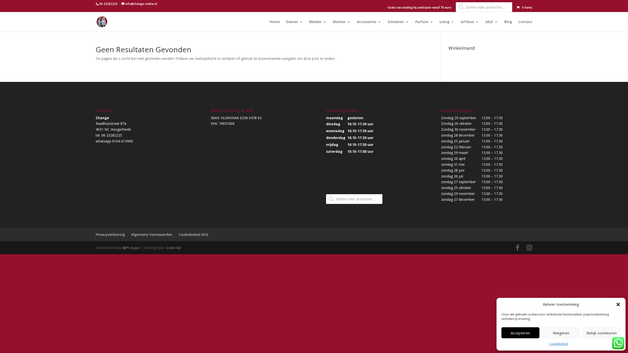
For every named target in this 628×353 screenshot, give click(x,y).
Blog (508, 22)
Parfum (421, 22)
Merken (339, 22)
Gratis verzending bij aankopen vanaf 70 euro (419, 8)
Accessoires (366, 22)
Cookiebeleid (558, 344)
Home (275, 22)
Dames (292, 22)
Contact (525, 22)
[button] (618, 304)
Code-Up (173, 247)
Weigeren (561, 332)
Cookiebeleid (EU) (193, 234)
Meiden (315, 22)
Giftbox (467, 22)
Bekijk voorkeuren (602, 332)
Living (444, 22)
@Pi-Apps (131, 247)
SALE (489, 22)
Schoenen (396, 22)
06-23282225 (108, 4)
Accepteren (520, 332)
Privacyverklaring (110, 234)
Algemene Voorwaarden (151, 234)
